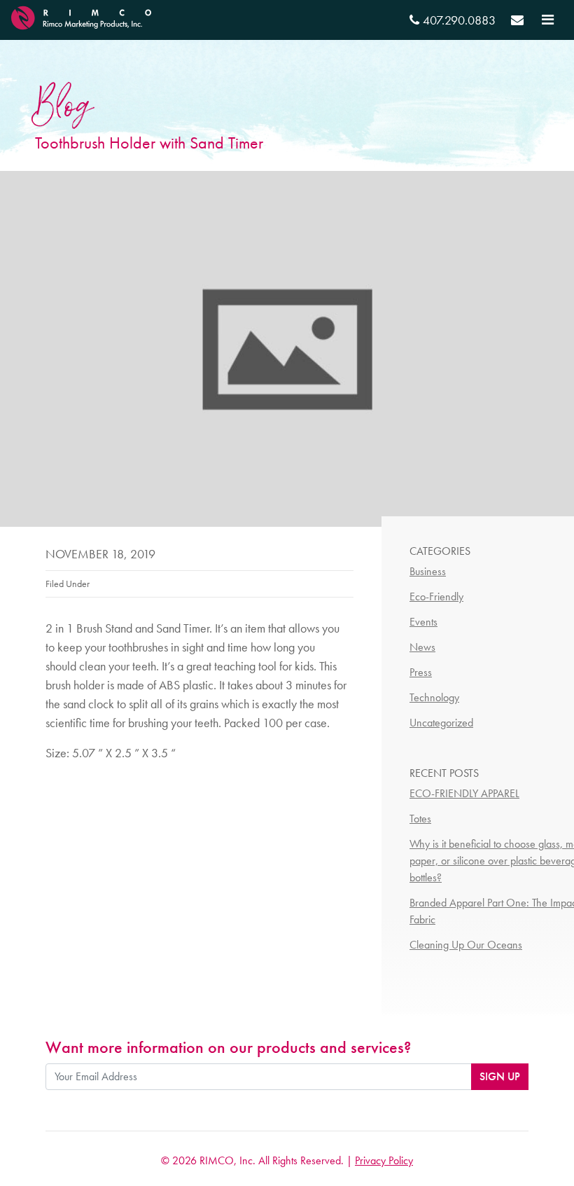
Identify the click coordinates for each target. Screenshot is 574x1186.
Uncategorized (441, 722)
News (422, 647)
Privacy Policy (384, 1160)
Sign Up (499, 1076)
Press (421, 672)
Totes (420, 818)
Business (428, 571)
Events (424, 621)
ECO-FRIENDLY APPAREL (464, 793)
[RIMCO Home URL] (81, 16)
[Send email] (517, 22)
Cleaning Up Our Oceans (466, 944)
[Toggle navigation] (548, 19)
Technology (434, 697)
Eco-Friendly (436, 596)
